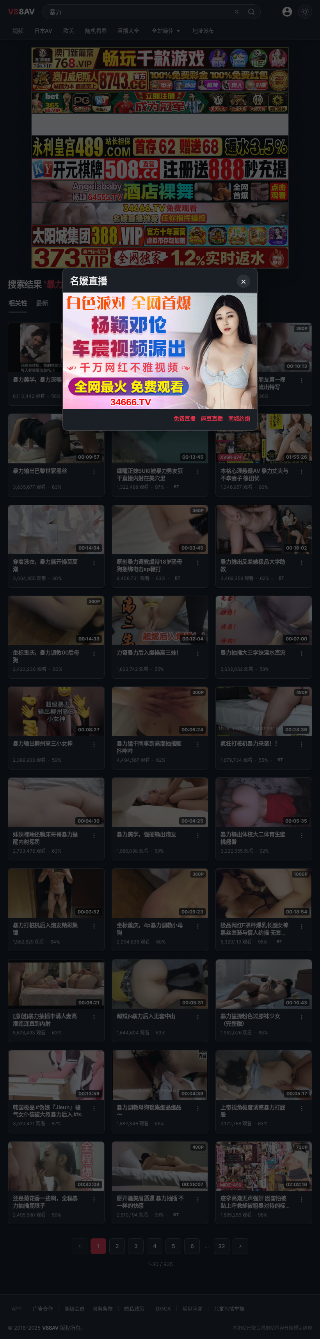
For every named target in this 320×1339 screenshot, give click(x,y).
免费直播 (185, 418)
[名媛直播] (160, 669)
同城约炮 (239, 418)
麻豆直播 (212, 418)
